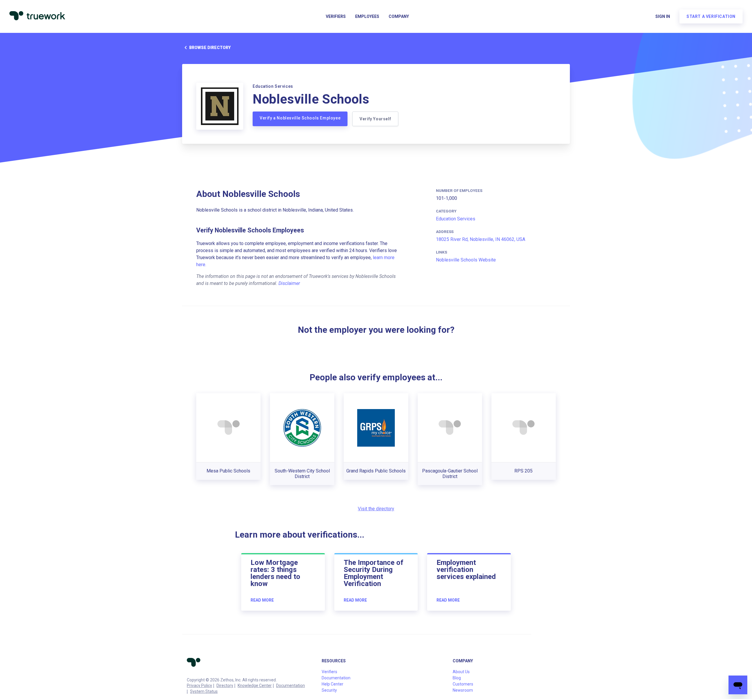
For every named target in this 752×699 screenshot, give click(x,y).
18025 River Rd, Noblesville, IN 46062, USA (480, 239)
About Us (461, 671)
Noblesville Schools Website (466, 260)
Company (399, 16)
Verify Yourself (375, 118)
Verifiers (336, 16)
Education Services (455, 219)
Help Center (332, 684)
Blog (457, 678)
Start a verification (711, 16)
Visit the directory (376, 508)
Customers (463, 684)
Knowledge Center (255, 685)
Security (329, 690)
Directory (224, 685)
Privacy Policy (199, 685)
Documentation (290, 685)
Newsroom (463, 690)
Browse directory (210, 47)
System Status (204, 691)
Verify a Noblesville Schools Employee (300, 118)
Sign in (662, 16)
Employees (367, 16)
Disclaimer (289, 283)
